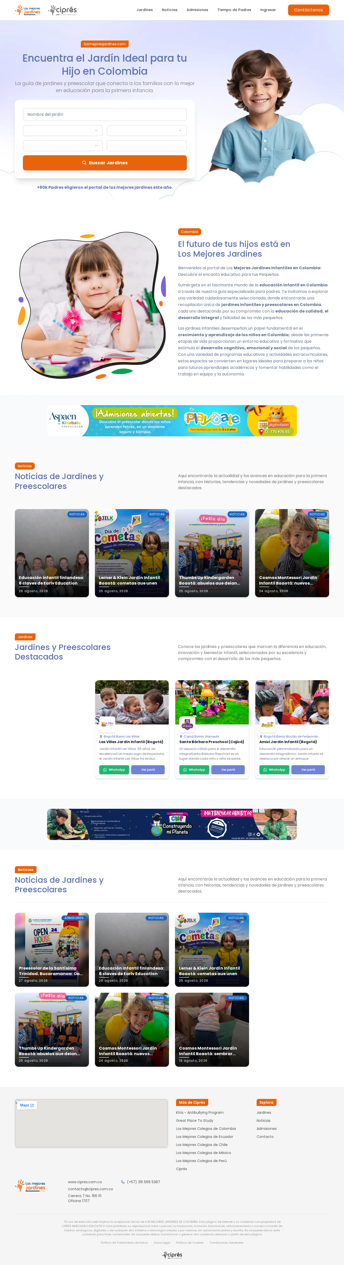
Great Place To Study (194, 1120)
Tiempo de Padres (234, 9)
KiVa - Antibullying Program (200, 1112)
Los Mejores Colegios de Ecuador (204, 1136)
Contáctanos (308, 10)
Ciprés (181, 1168)
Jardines (144, 9)
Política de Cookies (190, 1243)
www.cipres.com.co (85, 1181)
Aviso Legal (162, 1243)
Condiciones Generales (227, 1243)
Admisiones (197, 9)
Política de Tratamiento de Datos (124, 1243)
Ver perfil (148, 770)
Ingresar (268, 9)
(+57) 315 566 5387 (143, 1181)
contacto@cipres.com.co (90, 1189)
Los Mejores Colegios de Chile (202, 1144)
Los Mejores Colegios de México (203, 1152)
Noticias (170, 9)
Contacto (265, 1136)
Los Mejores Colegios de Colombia (206, 1128)
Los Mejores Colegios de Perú (201, 1160)
